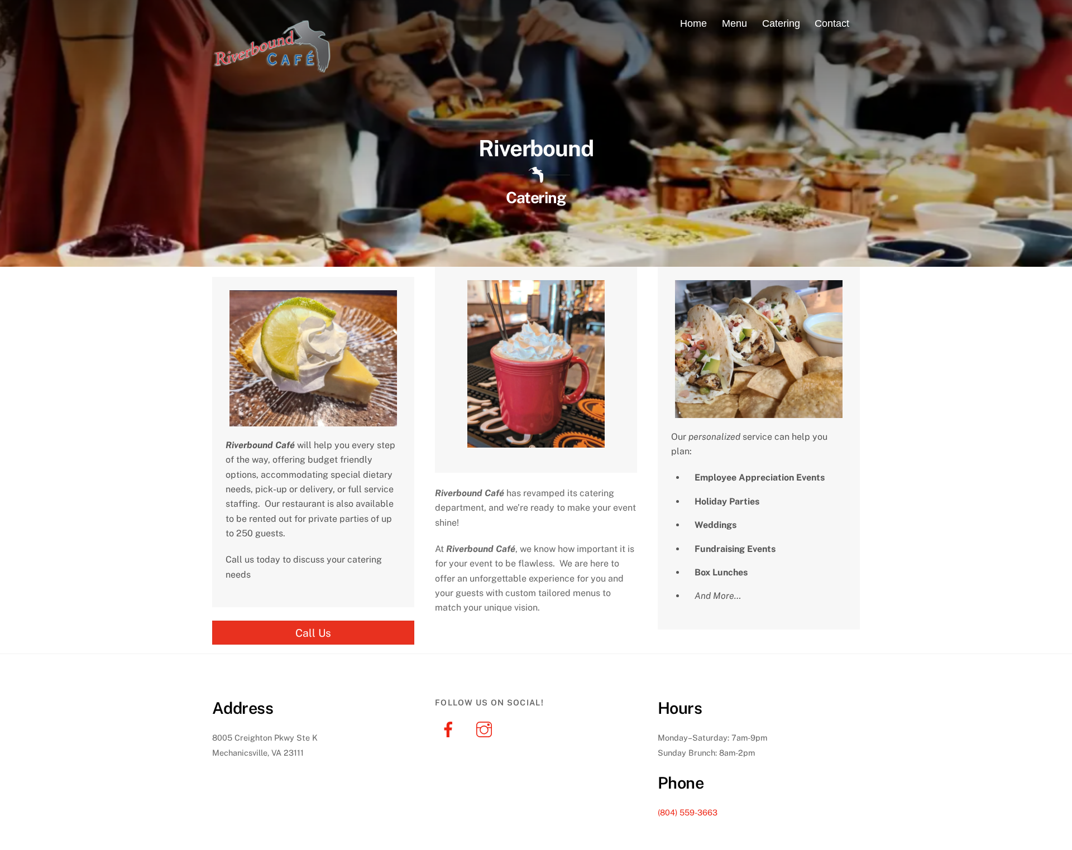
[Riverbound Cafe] (273, 66)
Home (693, 23)
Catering (781, 23)
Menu (734, 23)
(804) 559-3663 (687, 812)
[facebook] (450, 728)
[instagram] (486, 728)
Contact (832, 23)
